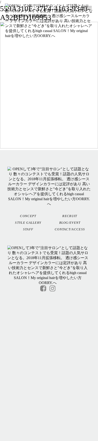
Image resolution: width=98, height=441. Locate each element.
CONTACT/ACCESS (70, 229)
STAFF (28, 229)
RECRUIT (69, 216)
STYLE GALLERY (28, 222)
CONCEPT (28, 216)
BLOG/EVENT (70, 222)
